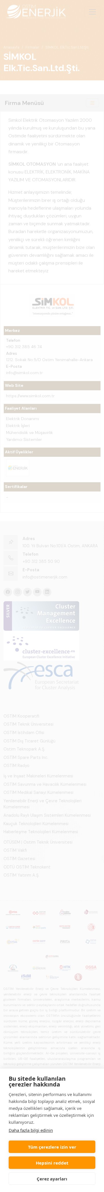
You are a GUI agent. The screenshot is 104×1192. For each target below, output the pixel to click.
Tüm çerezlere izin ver (52, 1147)
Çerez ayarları (52, 1179)
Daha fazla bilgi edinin (31, 1130)
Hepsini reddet (52, 1163)
